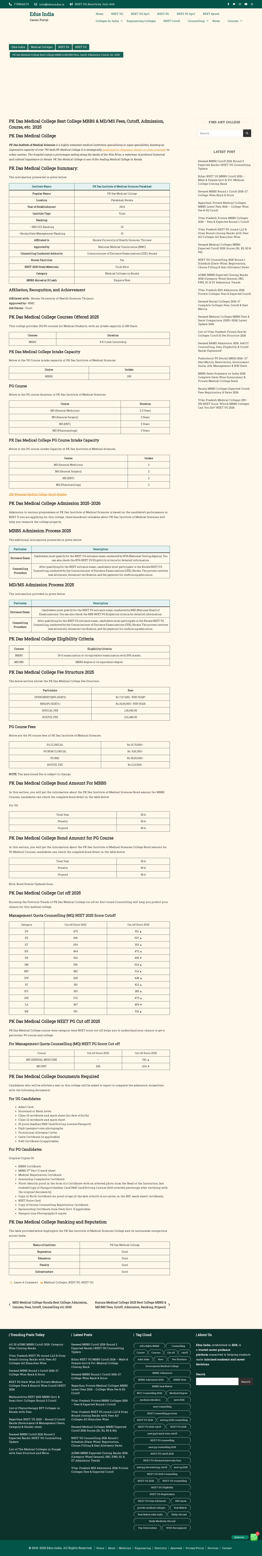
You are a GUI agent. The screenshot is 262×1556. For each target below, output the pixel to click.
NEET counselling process (162, 1413)
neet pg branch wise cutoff (162, 1433)
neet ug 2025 (181, 1467)
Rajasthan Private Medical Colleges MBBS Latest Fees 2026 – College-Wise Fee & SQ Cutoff (223, 206)
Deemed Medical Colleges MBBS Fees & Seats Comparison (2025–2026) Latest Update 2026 (224, 320)
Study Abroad (179, 1514)
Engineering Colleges (141, 21)
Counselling (196, 21)
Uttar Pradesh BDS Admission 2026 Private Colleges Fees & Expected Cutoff (224, 291)
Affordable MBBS (149, 1346)
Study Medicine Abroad (162, 1521)
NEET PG (163, 14)
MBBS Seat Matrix (162, 1386)
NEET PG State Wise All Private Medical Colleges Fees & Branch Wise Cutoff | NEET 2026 (37, 1385)
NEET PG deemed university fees (162, 1460)
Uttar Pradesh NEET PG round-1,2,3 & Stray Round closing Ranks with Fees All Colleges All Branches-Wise (223, 233)
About (111, 1548)
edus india (143, 1359)
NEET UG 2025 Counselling (162, 1474)
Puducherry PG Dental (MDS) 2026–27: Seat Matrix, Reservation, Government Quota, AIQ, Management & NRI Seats (223, 362)
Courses (233, 21)
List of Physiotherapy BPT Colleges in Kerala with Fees (34, 1410)
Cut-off (171, 1352)
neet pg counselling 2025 (162, 1447)
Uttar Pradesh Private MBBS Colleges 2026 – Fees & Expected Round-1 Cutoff (223, 219)
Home (99, 14)
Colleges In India (107, 21)
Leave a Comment (26, 1282)
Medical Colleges (41, 47)
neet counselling (162, 1406)
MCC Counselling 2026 (149, 1393)
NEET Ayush (211, 14)
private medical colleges (151, 1507)
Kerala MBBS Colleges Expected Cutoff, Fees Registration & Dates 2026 (224, 390)
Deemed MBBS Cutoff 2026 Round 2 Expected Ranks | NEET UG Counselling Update (224, 164)
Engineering (143, 1548)
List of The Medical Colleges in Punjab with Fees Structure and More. (35, 1451)
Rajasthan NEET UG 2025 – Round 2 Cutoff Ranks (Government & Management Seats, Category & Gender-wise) (37, 1423)
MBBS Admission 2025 (151, 1379)
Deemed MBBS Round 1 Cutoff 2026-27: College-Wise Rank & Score (223, 193)
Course (141, 1352)
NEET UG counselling (175, 1480)
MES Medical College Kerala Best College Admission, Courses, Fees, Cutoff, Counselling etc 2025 (49, 1304)
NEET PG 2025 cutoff (149, 1426)
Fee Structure (179, 1359)
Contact (227, 1548)
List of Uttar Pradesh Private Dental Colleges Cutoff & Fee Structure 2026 (222, 333)
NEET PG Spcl (186, 14)
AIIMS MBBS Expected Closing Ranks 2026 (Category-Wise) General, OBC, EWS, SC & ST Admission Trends (223, 278)
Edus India (42, 14)
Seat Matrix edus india (150, 1514)
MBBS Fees (179, 1379)
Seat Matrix (180, 1507)
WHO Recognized (176, 1527)
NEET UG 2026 (146, 1480)
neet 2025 (179, 1399)
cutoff (184, 1352)
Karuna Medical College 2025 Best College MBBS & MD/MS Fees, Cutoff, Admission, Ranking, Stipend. (130, 1304)
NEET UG (117, 14)
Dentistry (161, 1548)
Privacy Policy (195, 1548)
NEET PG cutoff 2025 (162, 1453)
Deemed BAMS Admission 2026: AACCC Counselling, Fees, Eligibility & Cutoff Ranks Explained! (223, 346)
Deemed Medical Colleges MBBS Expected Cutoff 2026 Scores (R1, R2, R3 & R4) (224, 248)
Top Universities (147, 1527)
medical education (150, 1399)
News (216, 21)
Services (213, 1548)
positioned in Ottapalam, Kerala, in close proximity (134, 149)
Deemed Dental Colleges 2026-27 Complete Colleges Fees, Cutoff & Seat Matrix (223, 305)
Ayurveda (176, 1548)
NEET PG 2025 (145, 1420)
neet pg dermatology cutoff (152, 1467)
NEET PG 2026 (178, 1426)
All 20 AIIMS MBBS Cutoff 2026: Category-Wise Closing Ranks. (36, 1346)
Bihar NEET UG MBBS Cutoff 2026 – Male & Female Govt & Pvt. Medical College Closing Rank (221, 179)
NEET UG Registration (162, 1494)
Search (200, 1374)
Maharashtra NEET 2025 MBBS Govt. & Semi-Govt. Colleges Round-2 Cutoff (34, 1398)
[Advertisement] (131, 91)
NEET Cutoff (172, 21)
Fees (160, 1359)
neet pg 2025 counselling (174, 1420)
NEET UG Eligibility (162, 1487)
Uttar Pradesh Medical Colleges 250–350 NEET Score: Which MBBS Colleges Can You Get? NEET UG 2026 (223, 403)
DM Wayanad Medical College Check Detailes (37, 494)
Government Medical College (162, 1366)
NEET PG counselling (162, 1440)
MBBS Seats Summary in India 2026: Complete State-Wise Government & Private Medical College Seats (222, 377)
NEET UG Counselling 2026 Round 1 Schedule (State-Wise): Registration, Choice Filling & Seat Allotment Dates (223, 263)
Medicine (125, 1548)
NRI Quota (180, 1501)
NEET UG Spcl (140, 14)
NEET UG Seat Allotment (152, 1501)
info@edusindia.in (51, 4)
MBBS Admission (162, 1372)
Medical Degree (178, 1393)
